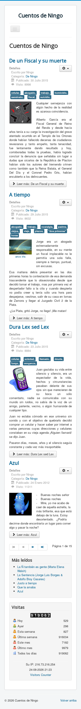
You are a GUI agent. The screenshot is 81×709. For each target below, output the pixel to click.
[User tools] (65, 68)
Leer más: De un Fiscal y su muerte (40, 184)
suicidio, (45, 97)
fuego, (15, 363)
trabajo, (45, 92)
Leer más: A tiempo (29, 318)
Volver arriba (68, 700)
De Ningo (32, 76)
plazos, (39, 231)
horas (14, 235)
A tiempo (19, 194)
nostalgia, (47, 226)
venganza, (30, 363)
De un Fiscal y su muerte (37, 60)
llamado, (45, 359)
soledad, (30, 359)
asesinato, (17, 97)
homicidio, (61, 92)
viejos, (15, 231)
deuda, (59, 359)
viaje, (27, 231)
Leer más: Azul (26, 534)
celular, (15, 92)
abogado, (30, 92)
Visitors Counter (40, 675)
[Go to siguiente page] (33, 547)
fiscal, (31, 97)
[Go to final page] (42, 547)
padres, (62, 226)
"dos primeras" (57, 231)
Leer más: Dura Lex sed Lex (35, 454)
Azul (14, 462)
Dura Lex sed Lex (29, 326)
